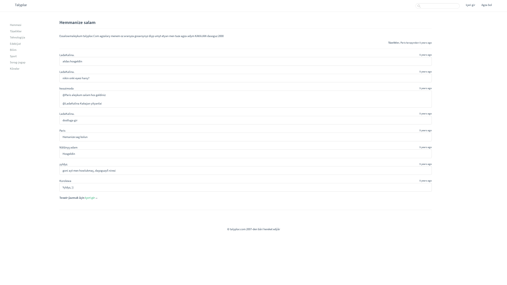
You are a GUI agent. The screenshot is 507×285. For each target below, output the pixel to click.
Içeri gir (470, 5)
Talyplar (21, 5)
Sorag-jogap (17, 62)
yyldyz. (63, 164)
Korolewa (65, 181)
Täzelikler (16, 31)
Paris (403, 42)
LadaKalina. (66, 55)
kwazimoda (66, 88)
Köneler (14, 68)
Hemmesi (15, 25)
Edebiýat (15, 44)
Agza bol (486, 5)
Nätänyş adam (68, 147)
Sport (13, 56)
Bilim (13, 50)
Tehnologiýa (17, 37)
